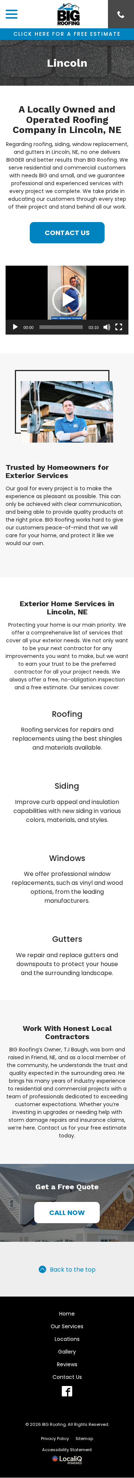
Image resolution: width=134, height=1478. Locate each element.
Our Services (67, 1326)
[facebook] (67, 1391)
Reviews (67, 1364)
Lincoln (67, 63)
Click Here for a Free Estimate (67, 34)
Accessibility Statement (67, 1450)
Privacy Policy (55, 1438)
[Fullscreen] (118, 327)
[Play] (15, 327)
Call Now (67, 1212)
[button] (67, 300)
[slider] (61, 327)
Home (67, 1313)
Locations (67, 1339)
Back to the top (73, 1269)
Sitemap (84, 1438)
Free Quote (78, 1186)
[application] (67, 300)
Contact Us (67, 232)
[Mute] (107, 327)
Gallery (67, 1351)
